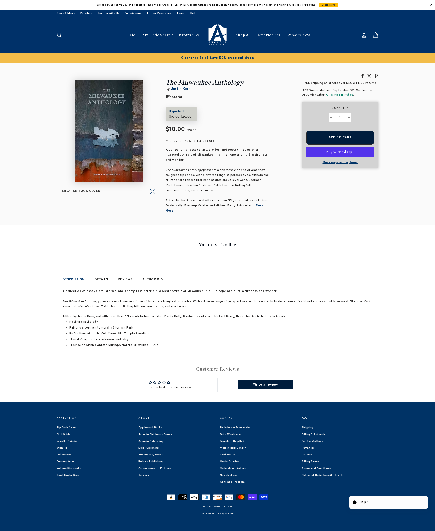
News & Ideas (66, 13)
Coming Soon (65, 461)
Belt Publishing (148, 448)
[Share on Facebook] (362, 76)
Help (193, 13)
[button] (388, 502)
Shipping (307, 427)
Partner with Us (108, 13)
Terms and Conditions (316, 468)
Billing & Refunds (313, 434)
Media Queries (229, 461)
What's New (298, 35)
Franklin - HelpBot (232, 441)
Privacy (307, 455)
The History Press (150, 455)
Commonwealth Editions (154, 468)
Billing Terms (310, 461)
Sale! (132, 35)
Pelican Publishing (150, 461)
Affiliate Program (232, 482)
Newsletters (228, 475)
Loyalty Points (67, 441)
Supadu (229, 513)
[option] (217, 58)
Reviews (125, 279)
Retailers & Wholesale (235, 427)
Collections (64, 455)
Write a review (265, 384)
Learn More (329, 5)
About (180, 13)
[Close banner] (431, 5)
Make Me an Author (233, 468)
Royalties (308, 448)
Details (101, 279)
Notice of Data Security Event (322, 475)
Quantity (340, 108)
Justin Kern (181, 89)
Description (74, 279)
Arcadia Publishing (151, 441)
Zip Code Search (158, 35)
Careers (143, 475)
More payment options (340, 162)
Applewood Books (150, 427)
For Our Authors (313, 441)
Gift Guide (64, 434)
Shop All (244, 35)
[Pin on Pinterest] (376, 76)
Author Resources (159, 13)
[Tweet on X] (369, 76)
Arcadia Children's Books (155, 434)
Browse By (189, 35)
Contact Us (227, 455)
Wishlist (62, 448)
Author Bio (152, 279)
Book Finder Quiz (68, 475)
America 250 (269, 35)
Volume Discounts (69, 468)
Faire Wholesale (230, 434)
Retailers (86, 13)
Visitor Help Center (233, 448)
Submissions (133, 13)
